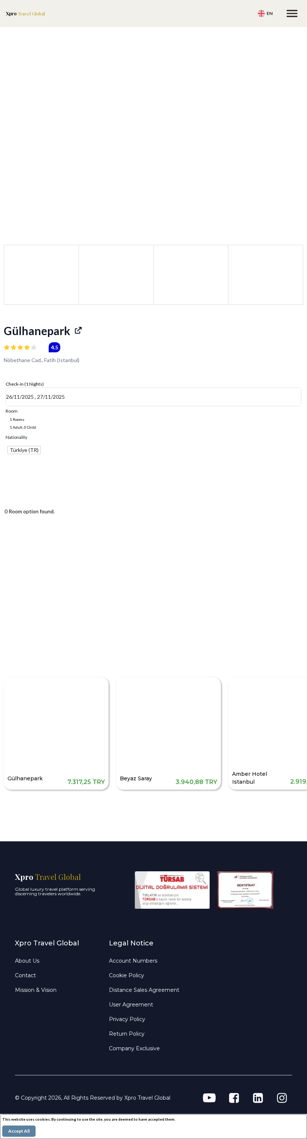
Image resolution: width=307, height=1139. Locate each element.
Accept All (19, 1131)
